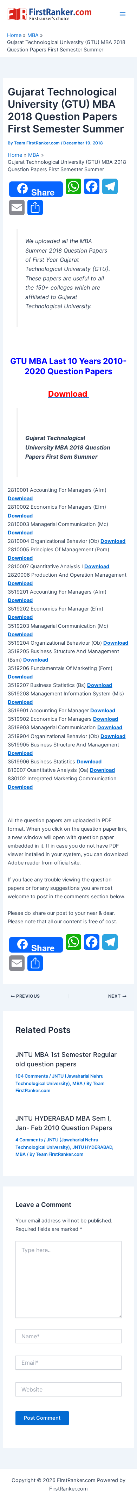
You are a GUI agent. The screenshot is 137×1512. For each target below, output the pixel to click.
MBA (77, 1083)
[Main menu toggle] (122, 14)
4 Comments (29, 1139)
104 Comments (31, 1076)
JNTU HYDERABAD (92, 1147)
